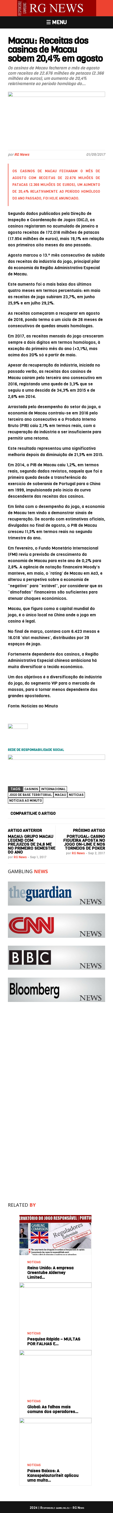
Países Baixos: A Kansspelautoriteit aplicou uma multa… (53, 1475)
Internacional (53, 789)
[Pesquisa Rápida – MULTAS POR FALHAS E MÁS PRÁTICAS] (55, 1284)
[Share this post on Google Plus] (82, 814)
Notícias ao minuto (25, 801)
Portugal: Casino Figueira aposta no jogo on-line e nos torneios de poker (84, 842)
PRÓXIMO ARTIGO (89, 830)
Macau (60, 795)
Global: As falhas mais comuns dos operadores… (53, 1409)
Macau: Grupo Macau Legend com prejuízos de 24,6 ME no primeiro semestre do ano (31, 844)
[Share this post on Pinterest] (91, 814)
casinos (31, 789)
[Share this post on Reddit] (100, 814)
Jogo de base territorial (30, 795)
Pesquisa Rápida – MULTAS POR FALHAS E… (53, 1341)
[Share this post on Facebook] (63, 814)
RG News (21, 154)
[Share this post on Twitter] (72, 814)
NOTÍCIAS (76, 795)
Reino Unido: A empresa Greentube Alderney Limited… (50, 1272)
